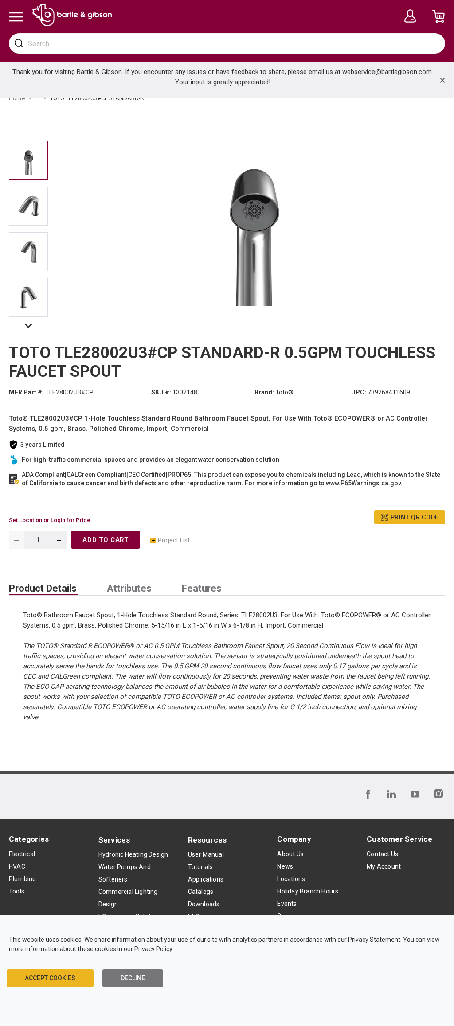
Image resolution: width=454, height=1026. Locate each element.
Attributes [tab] (129, 588)
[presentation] (43, 588)
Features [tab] (202, 588)
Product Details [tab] (43, 588)
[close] (442, 80)
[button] (28, 327)
